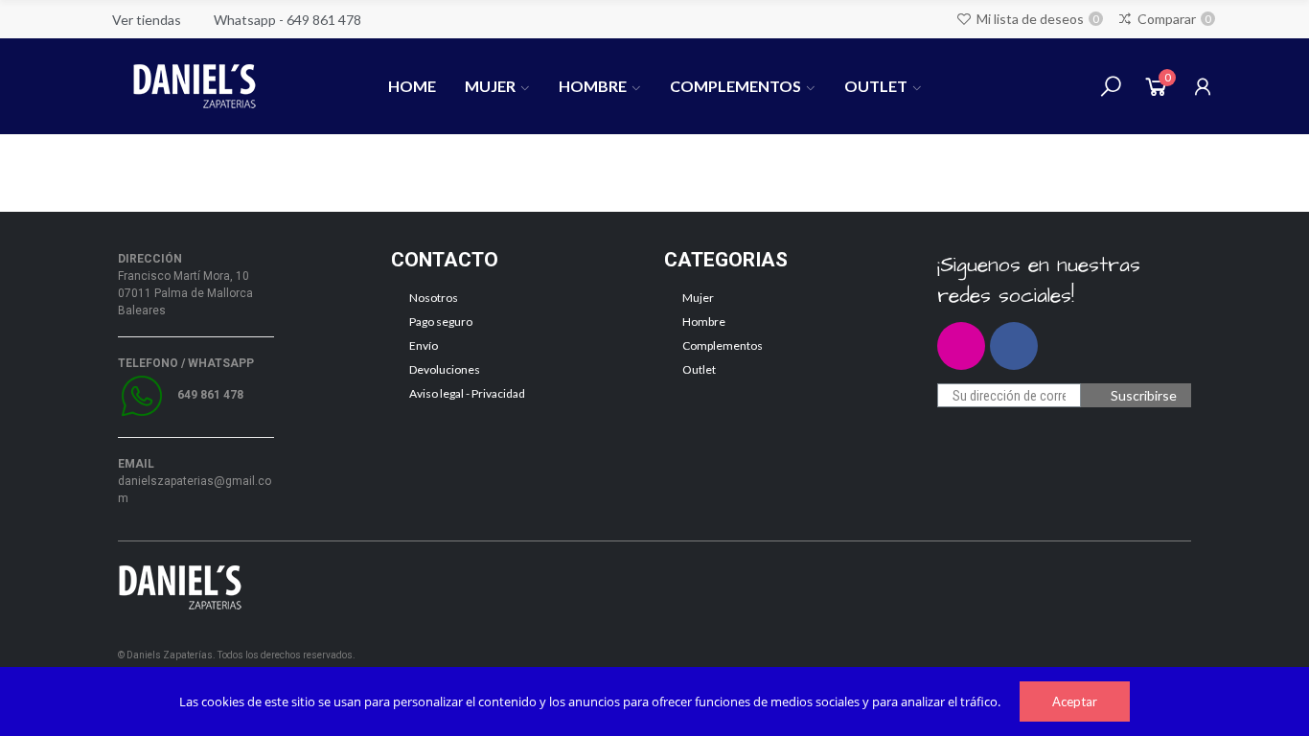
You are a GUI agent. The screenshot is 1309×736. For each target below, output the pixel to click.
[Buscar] (1110, 86)
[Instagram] (961, 346)
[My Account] (1202, 86)
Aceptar (1074, 701)
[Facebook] (1014, 346)
